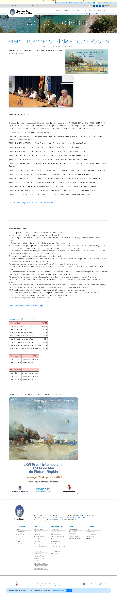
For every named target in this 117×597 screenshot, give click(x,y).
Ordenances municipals (57, 539)
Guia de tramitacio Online (58, 546)
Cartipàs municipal (21, 531)
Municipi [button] (67, 10)
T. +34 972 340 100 (15, 6)
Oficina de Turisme (39, 529)
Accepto (68, 590)
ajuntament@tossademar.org (57, 517)
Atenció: (44, 1)
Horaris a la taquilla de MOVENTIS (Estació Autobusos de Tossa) (62, 3)
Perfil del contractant (56, 544)
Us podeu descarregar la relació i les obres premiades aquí (31, 203)
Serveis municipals (39, 536)
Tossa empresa (38, 544)
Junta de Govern (20, 539)
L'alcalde (18, 529)
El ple (17, 536)
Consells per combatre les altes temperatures (69, 1)
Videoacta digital (73, 529)
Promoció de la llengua (40, 568)
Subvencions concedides (40, 539)
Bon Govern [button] (75, 10)
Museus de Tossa (39, 556)
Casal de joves (38, 553)
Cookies (60, 584)
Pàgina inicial (54, 529)
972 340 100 (43, 517)
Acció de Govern (20, 544)
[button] (90, 6)
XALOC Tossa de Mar (40, 563)
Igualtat (86, 14)
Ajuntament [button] (59, 10)
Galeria (36, 531)
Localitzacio (37, 534)
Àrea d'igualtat (38, 541)
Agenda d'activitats (91, 534)
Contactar (105, 10)
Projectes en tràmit (56, 541)
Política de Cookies (57, 590)
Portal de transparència (57, 536)
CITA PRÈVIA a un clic (31, 6)
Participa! (99, 14)
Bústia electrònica (56, 534)
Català (84, 6)
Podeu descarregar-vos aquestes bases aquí (26, 306)
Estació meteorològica (74, 536)
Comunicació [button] (96, 10)
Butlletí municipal (90, 531)
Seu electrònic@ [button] (85, 10)
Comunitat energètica (74, 538)
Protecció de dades (42, 584)
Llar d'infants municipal (40, 565)
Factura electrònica (56, 549)
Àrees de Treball (20, 534)
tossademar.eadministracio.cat (81, 517)
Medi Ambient (37, 551)
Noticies (88, 529)
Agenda (92, 14)
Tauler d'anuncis (55, 531)
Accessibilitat (52, 584)
